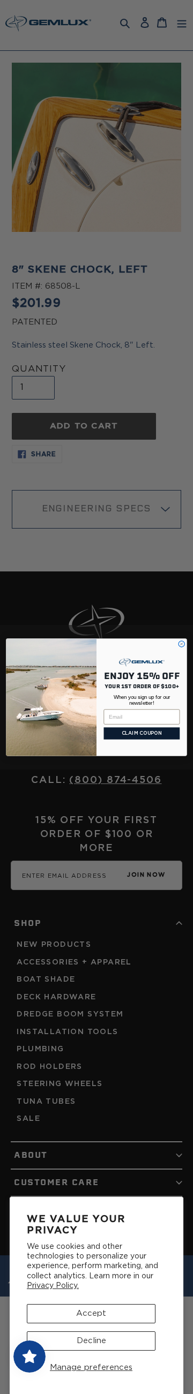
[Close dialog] (181, 643)
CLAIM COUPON (142, 733)
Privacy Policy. (53, 1286)
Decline (91, 1341)
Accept (91, 1313)
